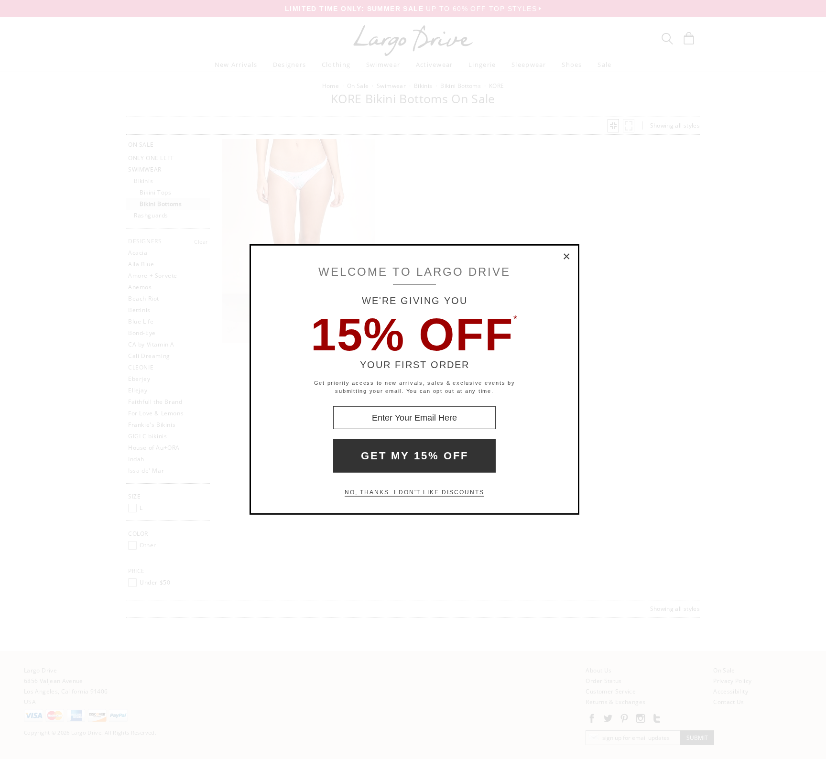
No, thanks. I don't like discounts (414, 492)
